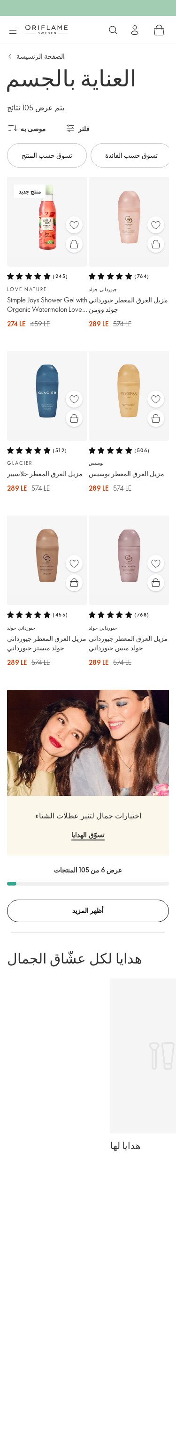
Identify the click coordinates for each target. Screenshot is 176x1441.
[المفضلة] (74, 224)
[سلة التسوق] (159, 30)
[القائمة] (12, 30)
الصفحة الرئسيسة (40, 56)
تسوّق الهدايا (88, 834)
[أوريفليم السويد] (46, 30)
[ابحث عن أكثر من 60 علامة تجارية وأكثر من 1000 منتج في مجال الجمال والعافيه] (113, 30)
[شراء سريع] (74, 244)
